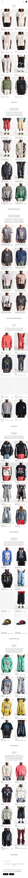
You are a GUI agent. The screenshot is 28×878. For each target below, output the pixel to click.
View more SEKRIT (14, 854)
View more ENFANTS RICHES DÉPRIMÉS (14, 318)
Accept (11, 874)
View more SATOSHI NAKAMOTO (14, 209)
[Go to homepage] (14, 1)
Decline (5, 874)
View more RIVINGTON (14, 532)
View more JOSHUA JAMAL (14, 638)
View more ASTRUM (14, 745)
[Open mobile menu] (2, 1)
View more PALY (14, 426)
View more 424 (14, 102)
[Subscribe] (24, 861)
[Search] (23, 2)
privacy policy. (18, 871)
